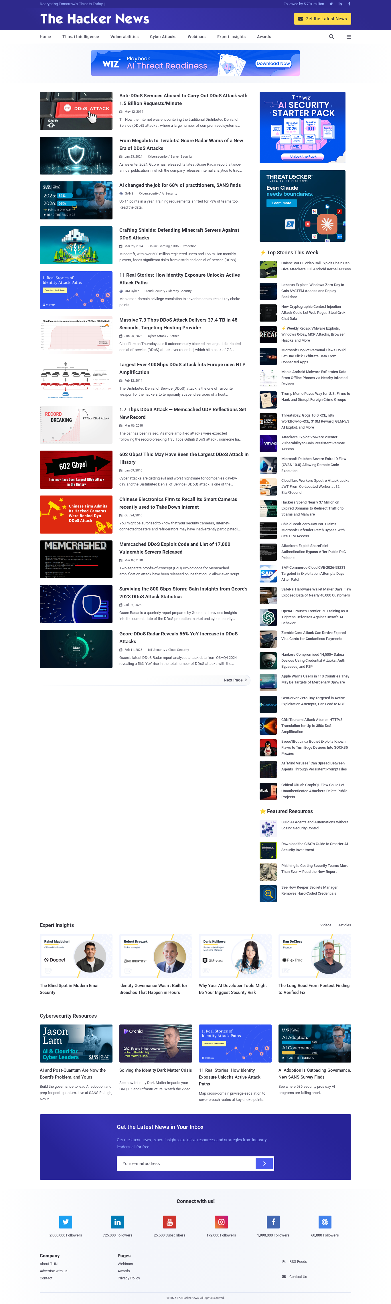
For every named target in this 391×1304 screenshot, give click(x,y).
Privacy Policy (129, 1278)
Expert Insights (231, 36)
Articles (344, 925)
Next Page (235, 680)
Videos (325, 925)
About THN (49, 1264)
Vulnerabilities (124, 36)
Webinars (197, 36)
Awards (264, 36)
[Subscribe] (264, 1163)
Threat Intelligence (80, 36)
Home (45, 36)
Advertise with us (54, 1271)
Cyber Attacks (163, 36)
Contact (46, 1278)
